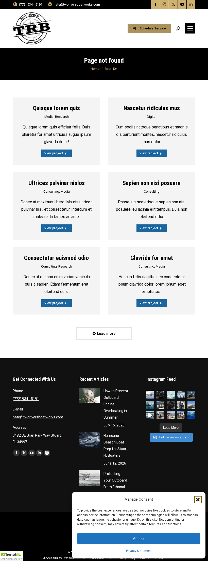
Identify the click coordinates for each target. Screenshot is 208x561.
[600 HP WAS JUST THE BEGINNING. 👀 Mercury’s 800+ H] (181, 395)
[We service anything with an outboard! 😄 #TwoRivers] (150, 415)
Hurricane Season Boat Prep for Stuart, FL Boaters (115, 445)
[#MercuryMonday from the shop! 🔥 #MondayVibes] (160, 415)
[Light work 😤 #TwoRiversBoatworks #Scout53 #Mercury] (171, 415)
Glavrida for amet (151, 257)
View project (53, 153)
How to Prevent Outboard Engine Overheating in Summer (115, 404)
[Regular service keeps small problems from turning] (160, 395)
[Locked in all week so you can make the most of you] (160, 405)
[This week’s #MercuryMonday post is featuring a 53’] (191, 405)
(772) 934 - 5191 (30, 4)
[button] (197, 499)
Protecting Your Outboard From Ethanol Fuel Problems (115, 484)
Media (49, 117)
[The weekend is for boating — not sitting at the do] (150, 395)
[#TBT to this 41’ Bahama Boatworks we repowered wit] (191, 395)
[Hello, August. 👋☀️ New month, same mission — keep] (150, 405)
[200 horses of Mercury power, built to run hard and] (171, 405)
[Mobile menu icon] (190, 28)
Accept (139, 538)
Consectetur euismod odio (56, 257)
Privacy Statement (139, 551)
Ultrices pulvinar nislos (56, 183)
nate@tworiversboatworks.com (77, 4)
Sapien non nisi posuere (152, 183)
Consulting (51, 191)
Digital (151, 117)
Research (62, 117)
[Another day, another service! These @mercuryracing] (181, 415)
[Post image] (89, 395)
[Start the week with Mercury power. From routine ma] (171, 395)
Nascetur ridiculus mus (152, 108)
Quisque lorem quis (56, 108)
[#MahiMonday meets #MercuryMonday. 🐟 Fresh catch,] (191, 415)
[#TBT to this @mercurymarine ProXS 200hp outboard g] (181, 405)
